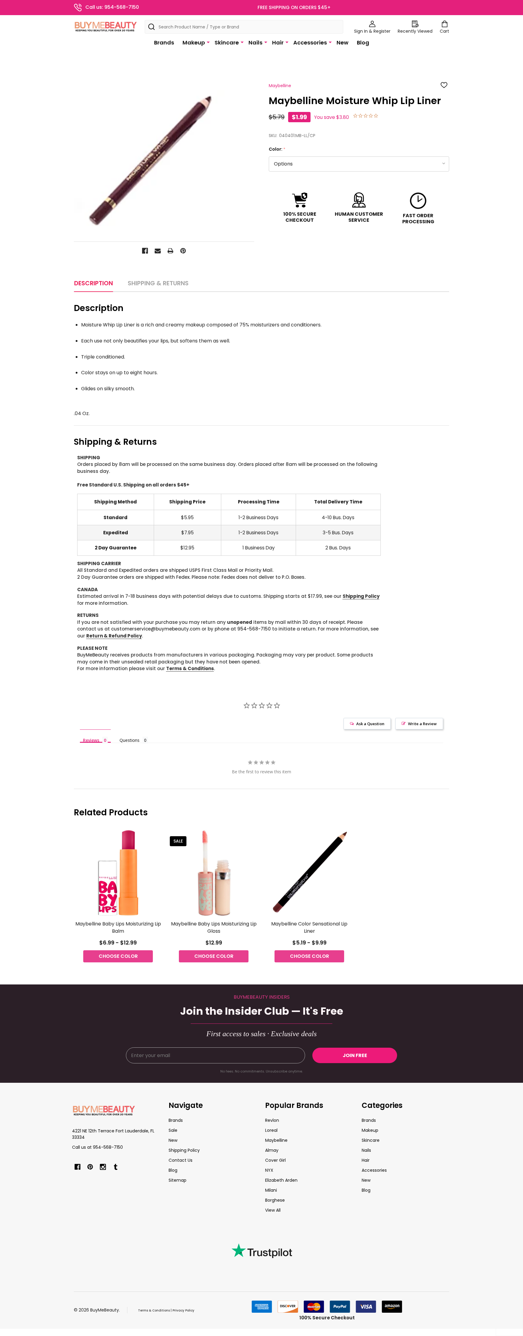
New (342, 42)
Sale (173, 1130)
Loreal (271, 1130)
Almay (271, 1150)
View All (273, 1210)
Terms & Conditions (190, 668)
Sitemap (177, 1180)
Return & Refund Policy (114, 636)
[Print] (170, 250)
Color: (277, 149)
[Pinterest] (183, 250)
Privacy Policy (183, 1310)
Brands (164, 42)
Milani (271, 1190)
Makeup (194, 42)
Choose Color (118, 956)
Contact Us (180, 1160)
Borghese (275, 1200)
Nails (255, 42)
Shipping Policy (361, 596)
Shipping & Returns (158, 283)
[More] (208, 42)
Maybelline (276, 1140)
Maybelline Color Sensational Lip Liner (309, 927)
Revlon (272, 1120)
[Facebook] (145, 250)
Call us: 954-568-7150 (112, 7)
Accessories (310, 42)
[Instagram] (102, 1166)
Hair (278, 42)
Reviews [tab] (91, 740)
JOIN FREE (355, 1055)
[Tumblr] (115, 1166)
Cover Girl (275, 1160)
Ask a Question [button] (370, 723)
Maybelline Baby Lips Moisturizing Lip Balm (118, 927)
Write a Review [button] (422, 723)
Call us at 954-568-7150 (97, 1147)
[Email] (157, 250)
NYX (269, 1170)
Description (93, 283)
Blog (363, 42)
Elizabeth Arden (281, 1180)
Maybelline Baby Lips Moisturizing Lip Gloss (214, 927)
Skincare (227, 42)
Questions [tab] (130, 740)
